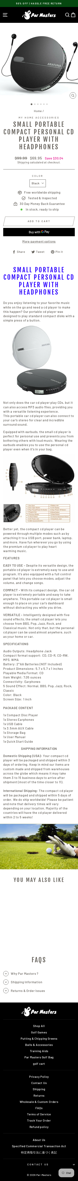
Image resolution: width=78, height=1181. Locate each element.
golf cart (39, 1063)
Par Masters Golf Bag (39, 1057)
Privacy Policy (39, 1076)
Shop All (39, 1026)
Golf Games (39, 1032)
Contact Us (39, 1083)
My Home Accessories (39, 117)
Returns (39, 1095)
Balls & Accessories (39, 1044)
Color (37, 175)
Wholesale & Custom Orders (39, 1101)
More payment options (39, 241)
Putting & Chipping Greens (39, 1038)
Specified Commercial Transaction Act (39, 1146)
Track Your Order (39, 1120)
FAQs (38, 1108)
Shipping (23, 162)
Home (38, 111)
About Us (39, 1140)
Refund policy (39, 1127)
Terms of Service (39, 1114)
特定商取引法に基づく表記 (39, 1152)
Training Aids (39, 1051)
